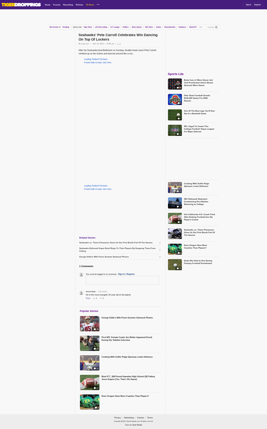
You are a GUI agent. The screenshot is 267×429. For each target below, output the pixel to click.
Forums (56, 4)
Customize (211, 27)
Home (47, 4)
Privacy (117, 417)
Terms (150, 417)
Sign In (248, 5)
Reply (88, 298)
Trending (65, 27)
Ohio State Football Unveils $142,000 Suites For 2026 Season (197, 98)
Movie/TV (193, 27)
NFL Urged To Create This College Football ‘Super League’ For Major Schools (199, 129)
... (98, 4)
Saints (158, 27)
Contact (140, 417)
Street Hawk (91, 292)
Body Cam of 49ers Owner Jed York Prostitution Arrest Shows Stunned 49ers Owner (198, 82)
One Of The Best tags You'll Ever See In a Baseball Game (199, 112)
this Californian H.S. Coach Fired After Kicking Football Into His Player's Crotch (199, 217)
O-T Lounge (114, 27)
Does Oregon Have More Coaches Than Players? (125, 396)
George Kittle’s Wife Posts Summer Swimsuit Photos (127, 317)
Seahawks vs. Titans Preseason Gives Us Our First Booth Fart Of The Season (199, 232)
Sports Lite (176, 74)
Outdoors (182, 27)
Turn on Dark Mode (133, 425)
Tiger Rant (88, 27)
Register (257, 5)
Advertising (129, 417)
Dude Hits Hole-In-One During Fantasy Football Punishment (198, 262)
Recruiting (68, 4)
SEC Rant (149, 27)
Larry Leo (85, 44)
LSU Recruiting (101, 27)
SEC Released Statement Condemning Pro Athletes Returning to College (196, 201)
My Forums (54, 27)
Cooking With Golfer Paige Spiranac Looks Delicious (127, 357)
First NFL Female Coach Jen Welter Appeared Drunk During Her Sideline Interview (127, 338)
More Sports (137, 27)
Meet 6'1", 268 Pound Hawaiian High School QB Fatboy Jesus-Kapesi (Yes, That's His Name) (128, 377)
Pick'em (79, 4)
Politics (126, 27)
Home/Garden (169, 27)
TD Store (90, 4)
